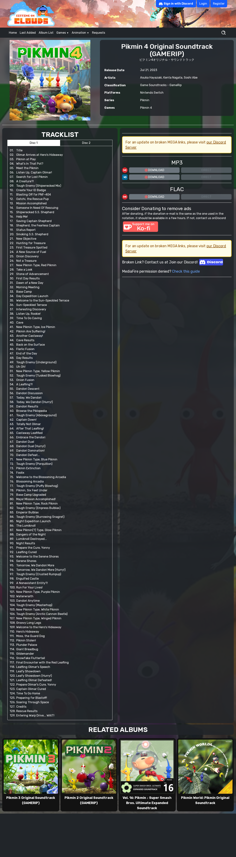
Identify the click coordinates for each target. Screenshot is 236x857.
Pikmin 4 (146, 107)
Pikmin (144, 100)
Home (13, 32)
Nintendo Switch (152, 92)
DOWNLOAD (156, 170)
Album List (46, 32)
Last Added (28, 32)
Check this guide (186, 271)
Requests (98, 32)
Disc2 (86, 143)
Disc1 (34, 143)
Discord (220, 218)
